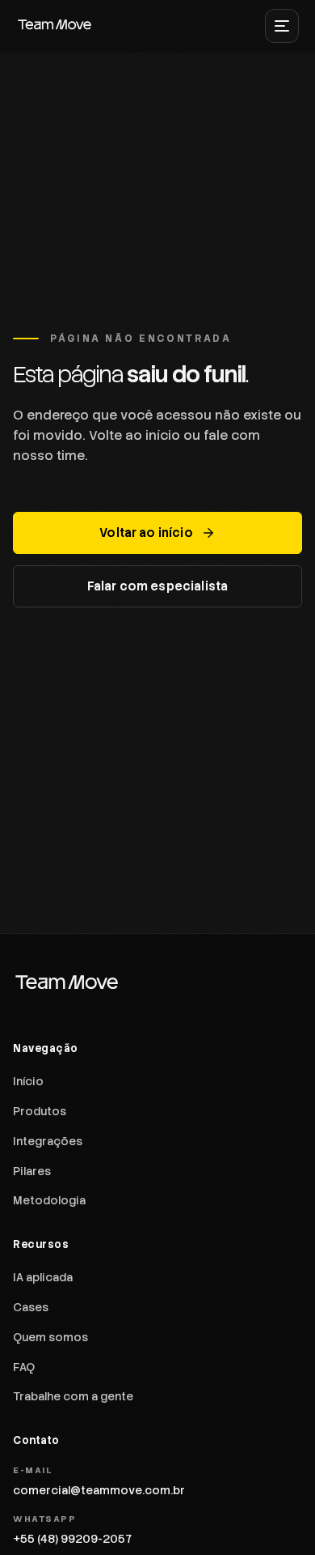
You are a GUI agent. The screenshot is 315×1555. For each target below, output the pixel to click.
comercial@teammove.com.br (99, 1490)
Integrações (47, 1141)
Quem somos (50, 1337)
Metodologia (49, 1200)
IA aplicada (43, 1277)
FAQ (24, 1367)
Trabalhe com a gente (73, 1396)
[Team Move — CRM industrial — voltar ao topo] (55, 26)
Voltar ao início (145, 533)
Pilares (32, 1171)
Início (28, 1081)
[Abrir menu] (282, 26)
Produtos (39, 1111)
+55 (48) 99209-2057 (72, 1539)
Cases (30, 1307)
